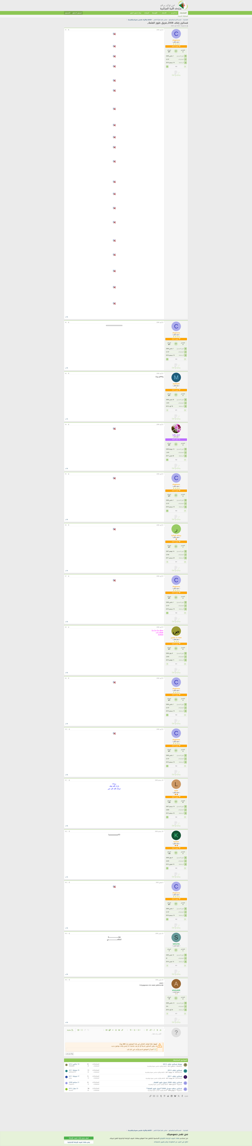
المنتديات (183, 13)
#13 (66, 882)
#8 (66, 627)
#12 (66, 831)
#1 (66, 30)
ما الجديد (174, 13)
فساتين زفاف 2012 (175, 1070)
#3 (66, 373)
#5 (66, 474)
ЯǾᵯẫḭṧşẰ (179, 1066)
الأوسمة (154, 13)
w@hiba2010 (178, 1072)
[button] (169, 13)
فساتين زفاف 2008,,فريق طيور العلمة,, (167, 1082)
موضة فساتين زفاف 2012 (172, 1064)
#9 (66, 678)
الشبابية (71, 1090)
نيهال (70, 1078)
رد (65, 317)
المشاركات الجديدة (183, 16)
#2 (66, 322)
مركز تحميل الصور (135, 13)
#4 (66, 424)
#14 (66, 933)
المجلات (146, 13)
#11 (66, 780)
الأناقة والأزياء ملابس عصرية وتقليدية (157, 1066)
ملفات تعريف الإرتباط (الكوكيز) (169, 1138)
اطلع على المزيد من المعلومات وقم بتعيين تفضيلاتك (171, 1141)
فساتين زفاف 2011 (175, 1076)
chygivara (183, 26)
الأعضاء (164, 13)
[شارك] (68, 30)
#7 (66, 576)
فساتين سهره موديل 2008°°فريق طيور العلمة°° (164, 1088)
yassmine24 (178, 1078)
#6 (66, 525)
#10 (66, 729)
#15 (66, 980)
